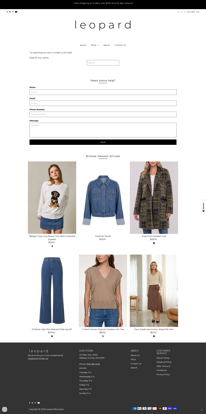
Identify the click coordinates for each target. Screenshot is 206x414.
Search (134, 368)
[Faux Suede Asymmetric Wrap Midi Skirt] (154, 291)
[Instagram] (10, 11)
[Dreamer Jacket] (103, 197)
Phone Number (37, 109)
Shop (94, 45)
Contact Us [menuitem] (120, 45)
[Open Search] (178, 12)
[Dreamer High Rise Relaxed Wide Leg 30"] (52, 291)
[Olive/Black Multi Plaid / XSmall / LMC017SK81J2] (154, 243)
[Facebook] (7, 11)
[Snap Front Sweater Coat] (154, 197)
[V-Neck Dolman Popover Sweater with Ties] (103, 291)
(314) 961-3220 (93, 364)
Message (34, 121)
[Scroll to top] (202, 410)
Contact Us (136, 364)
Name (33, 87)
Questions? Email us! (38, 358)
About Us (135, 355)
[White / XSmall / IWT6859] (52, 246)
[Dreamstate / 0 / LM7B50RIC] (52, 336)
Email (32, 98)
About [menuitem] (106, 45)
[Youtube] (16, 11)
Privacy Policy (163, 374)
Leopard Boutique (55, 409)
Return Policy (163, 358)
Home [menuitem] (83, 45)
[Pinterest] (13, 11)
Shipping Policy (164, 362)
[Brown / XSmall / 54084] (154, 336)
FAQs (133, 359)
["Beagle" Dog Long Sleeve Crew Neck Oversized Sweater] (52, 197)
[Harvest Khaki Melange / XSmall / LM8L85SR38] (103, 336)
